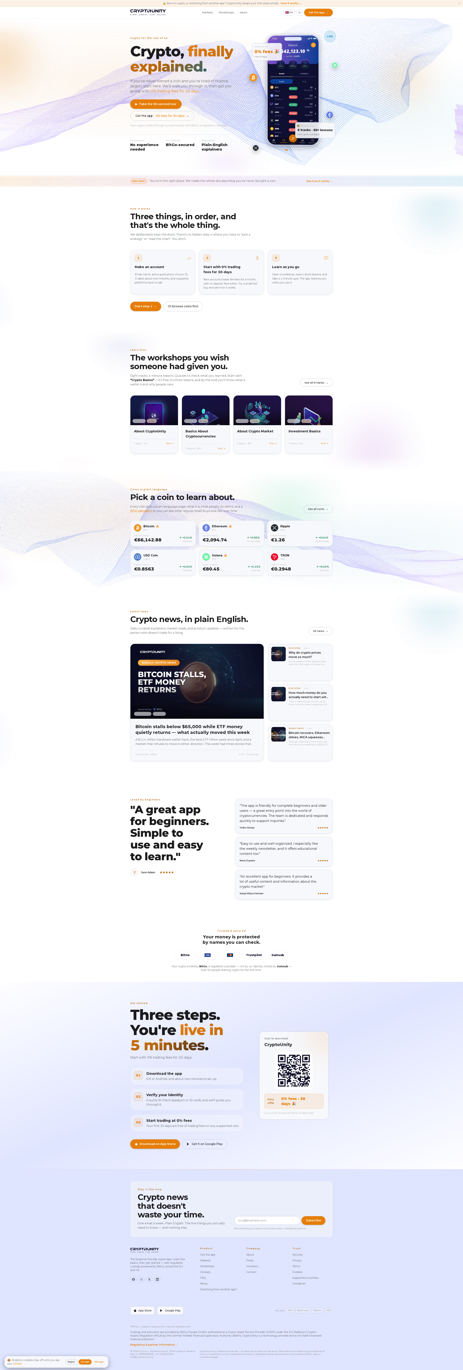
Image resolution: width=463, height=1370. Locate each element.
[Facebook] (133, 1279)
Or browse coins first (183, 306)
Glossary (205, 1272)
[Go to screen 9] (301, 150)
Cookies (297, 1272)
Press (249, 1260)
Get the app (162, 115)
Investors (252, 1266)
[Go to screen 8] (299, 150)
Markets (207, 12)
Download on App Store (158, 1144)
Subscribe (313, 1220)
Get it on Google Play (207, 1144)
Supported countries (305, 1277)
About (250, 1254)
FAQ (203, 1277)
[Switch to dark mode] (299, 12)
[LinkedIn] (157, 1279)
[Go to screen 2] (286, 150)
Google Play (172, 1310)
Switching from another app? (218, 1289)
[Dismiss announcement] (459, 3)
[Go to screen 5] (293, 150)
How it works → (291, 3)
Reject (71, 1361)
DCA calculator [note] (141, 511)
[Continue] (293, 136)
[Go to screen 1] (284, 150)
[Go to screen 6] (295, 150)
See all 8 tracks (316, 382)
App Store (145, 1310)
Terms (296, 1266)
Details (17, 1363)
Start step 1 (146, 306)
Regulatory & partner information (154, 1344)
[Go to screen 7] (297, 150)
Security (297, 1254)
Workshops (226, 12)
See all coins (318, 509)
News (243, 12)
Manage (99, 1361)
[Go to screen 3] (288, 150)
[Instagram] (141, 1279)
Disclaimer (299, 1283)
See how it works (319, 181)
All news (320, 631)
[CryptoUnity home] (148, 12)
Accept (85, 1361)
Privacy (297, 1260)
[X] (149, 1279)
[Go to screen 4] (291, 150)
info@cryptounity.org (141, 1357)
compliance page (209, 1357)
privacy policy (275, 1228)
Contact (251, 1272)
